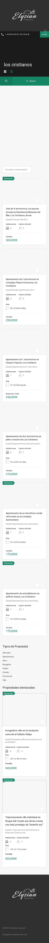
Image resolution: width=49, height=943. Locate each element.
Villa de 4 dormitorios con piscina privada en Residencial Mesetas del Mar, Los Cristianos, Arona (23, 212)
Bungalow (7, 664)
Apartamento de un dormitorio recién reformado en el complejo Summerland (24, 516)
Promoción (7, 676)
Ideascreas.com (20, 934)
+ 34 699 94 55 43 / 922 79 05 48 (17, 34)
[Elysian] (24, 27)
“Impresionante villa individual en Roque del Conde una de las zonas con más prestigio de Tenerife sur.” (24, 821)
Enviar (44, 34)
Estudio (6, 672)
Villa (4, 680)
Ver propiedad (24, 199)
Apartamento (8, 657)
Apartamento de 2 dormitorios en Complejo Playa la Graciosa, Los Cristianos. (22, 282)
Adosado (6, 653)
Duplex (5, 668)
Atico (5, 660)
